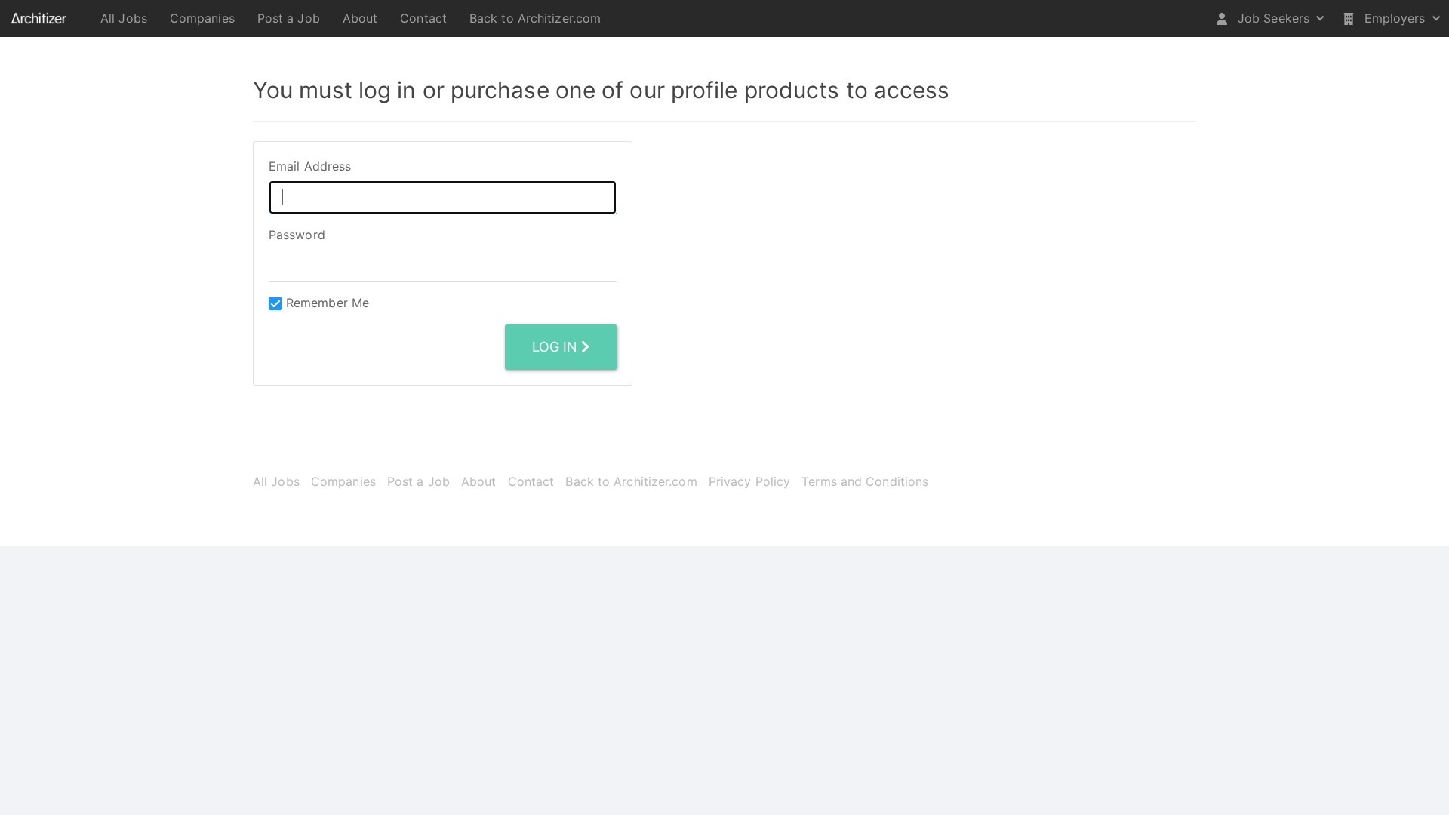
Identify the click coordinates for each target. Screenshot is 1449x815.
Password (297, 234)
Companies (202, 18)
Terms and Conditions (864, 481)
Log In (557, 347)
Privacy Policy (749, 481)
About (360, 18)
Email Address (310, 166)
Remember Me (327, 302)
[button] (1270, 18)
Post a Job (288, 18)
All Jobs (123, 18)
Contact (423, 18)
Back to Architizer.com (535, 18)
